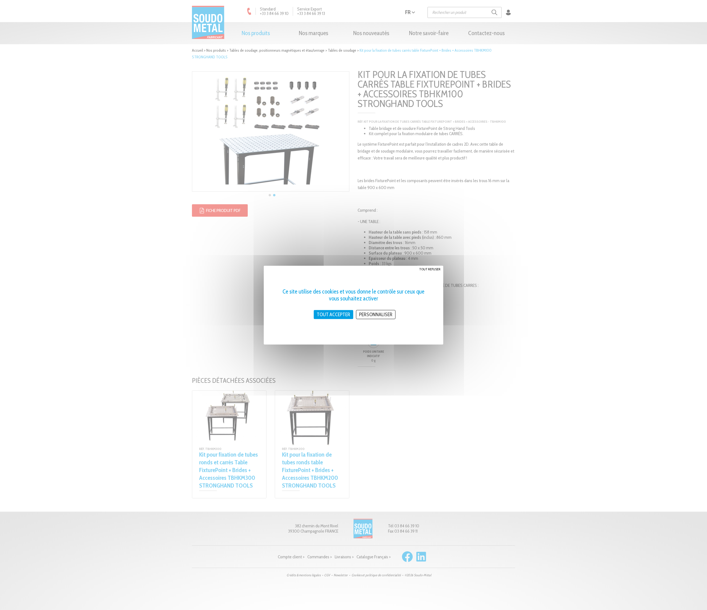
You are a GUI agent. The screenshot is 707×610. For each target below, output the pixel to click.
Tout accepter (333, 314)
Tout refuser (429, 269)
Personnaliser (375, 314)
